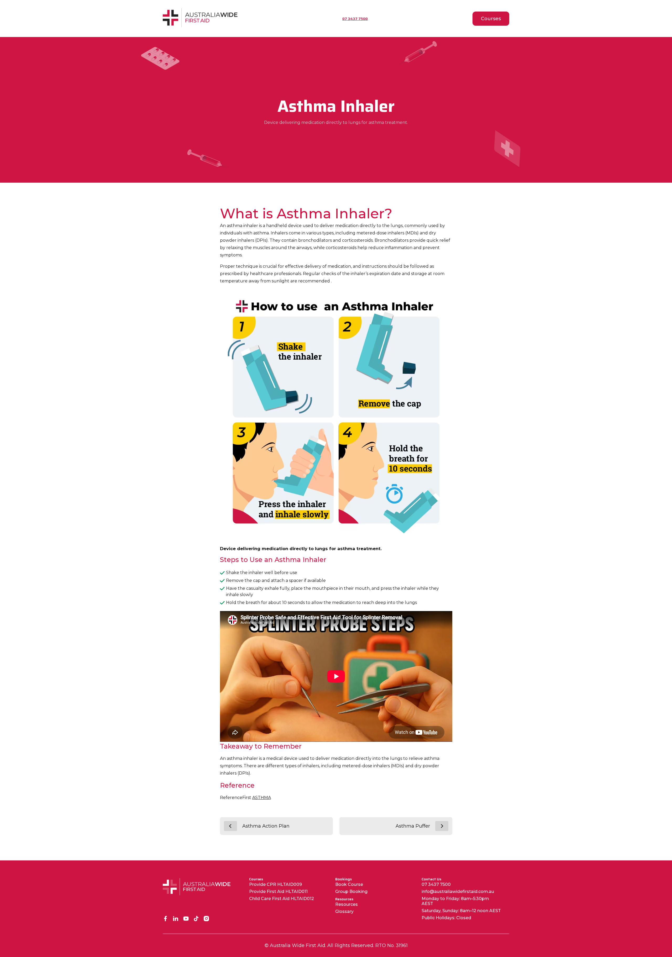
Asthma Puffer (413, 826)
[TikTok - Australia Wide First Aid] (196, 919)
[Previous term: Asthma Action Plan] (230, 826)
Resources (346, 904)
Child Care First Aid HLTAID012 (281, 898)
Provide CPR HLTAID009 (275, 884)
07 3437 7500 (436, 884)
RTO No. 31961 (391, 945)
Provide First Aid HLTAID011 (278, 891)
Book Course (349, 884)
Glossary (344, 911)
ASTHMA (261, 797)
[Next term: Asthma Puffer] (441, 826)
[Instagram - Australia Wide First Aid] (206, 919)
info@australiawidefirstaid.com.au (458, 891)
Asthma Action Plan (266, 826)
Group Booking (351, 891)
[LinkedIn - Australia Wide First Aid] (175, 919)
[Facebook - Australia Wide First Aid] (165, 919)
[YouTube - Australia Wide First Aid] (186, 919)
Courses (491, 19)
